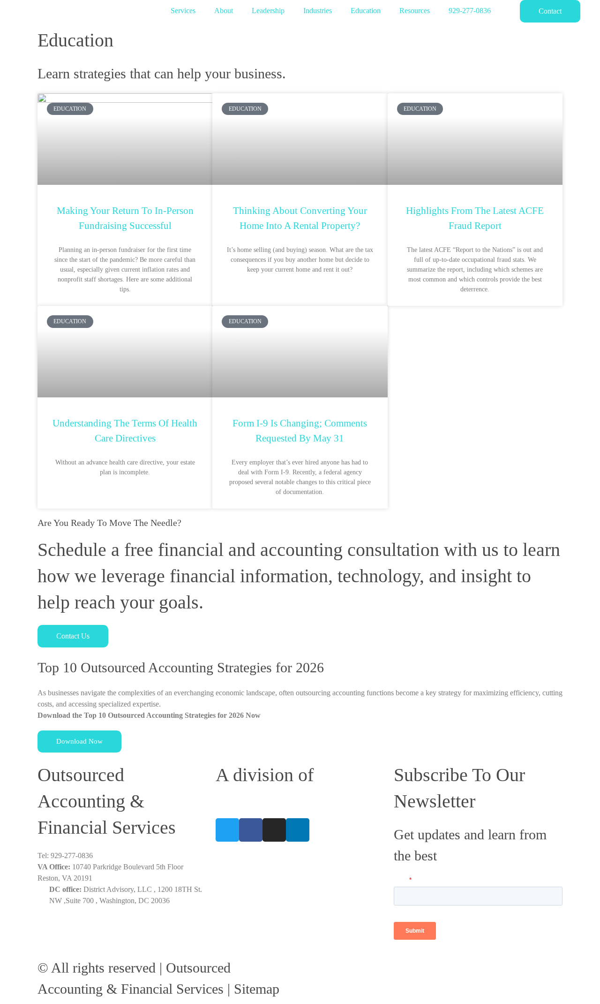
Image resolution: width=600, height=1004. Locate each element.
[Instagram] (274, 830)
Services (183, 11)
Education (366, 11)
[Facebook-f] (250, 830)
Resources (414, 11)
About (223, 11)
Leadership (268, 11)
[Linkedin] (297, 830)
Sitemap (256, 988)
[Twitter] (227, 830)
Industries (317, 11)
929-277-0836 (470, 11)
